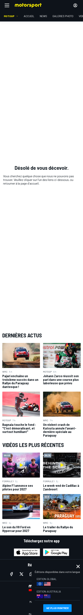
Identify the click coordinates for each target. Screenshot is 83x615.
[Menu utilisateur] (75, 5)
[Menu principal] (7, 5)
